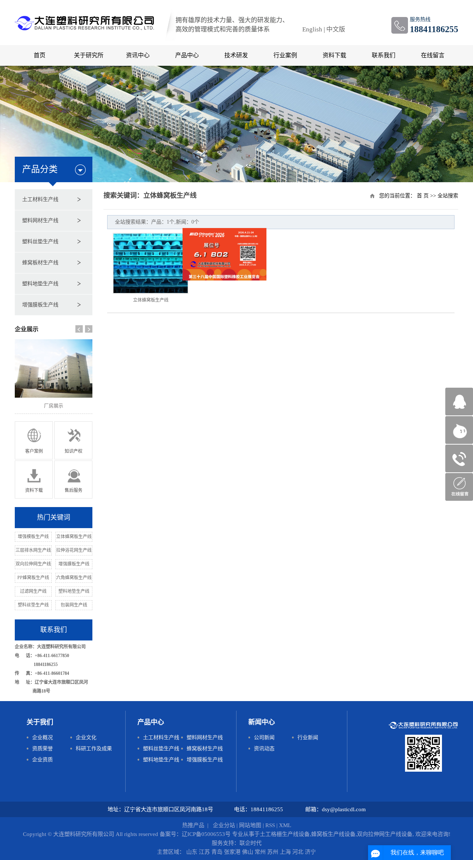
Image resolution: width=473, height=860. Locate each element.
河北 (298, 852)
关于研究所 (88, 55)
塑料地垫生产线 (40, 283)
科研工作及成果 (94, 748)
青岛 (217, 852)
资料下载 (334, 55)
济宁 (310, 852)
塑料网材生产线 (40, 220)
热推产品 (193, 825)
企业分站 (224, 825)
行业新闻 (307, 737)
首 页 (423, 195)
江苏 (205, 852)
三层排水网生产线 (33, 550)
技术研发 (236, 55)
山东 (192, 852)
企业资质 (42, 759)
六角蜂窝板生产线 (74, 577)
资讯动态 (264, 748)
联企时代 (250, 843)
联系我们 (383, 55)
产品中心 (187, 55)
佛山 (248, 852)
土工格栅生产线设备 (285, 834)
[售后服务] (73, 479)
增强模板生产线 (33, 536)
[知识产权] (73, 440)
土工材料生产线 (40, 199)
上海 (286, 852)
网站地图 (250, 825)
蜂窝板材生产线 (40, 262)
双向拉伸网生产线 (33, 564)
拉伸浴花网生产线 (74, 550)
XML (285, 825)
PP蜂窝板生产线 (33, 577)
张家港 (233, 852)
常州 (261, 852)
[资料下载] (34, 479)
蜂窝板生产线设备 (333, 834)
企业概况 (42, 737)
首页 (39, 55)
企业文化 (86, 737)
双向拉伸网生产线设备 (384, 834)
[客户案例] (34, 440)
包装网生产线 (74, 605)
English (312, 29)
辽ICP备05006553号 (206, 834)
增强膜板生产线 (40, 304)
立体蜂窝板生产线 (74, 536)
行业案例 (285, 55)
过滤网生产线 (33, 591)
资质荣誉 (42, 748)
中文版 (335, 29)
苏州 (273, 852)
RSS (270, 825)
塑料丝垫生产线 (40, 241)
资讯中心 (138, 55)
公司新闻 (264, 737)
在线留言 (433, 55)
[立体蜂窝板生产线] (150, 263)
